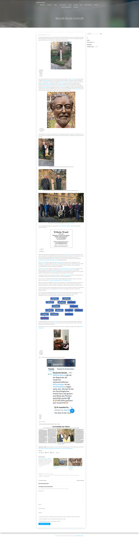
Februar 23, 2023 (47, 34)
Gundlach (69, 254)
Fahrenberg (66, 275)
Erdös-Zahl (55, 321)
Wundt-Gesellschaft (65, 81)
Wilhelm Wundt (46, 476)
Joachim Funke (40, 2)
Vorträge (76, 4)
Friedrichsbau (63, 226)
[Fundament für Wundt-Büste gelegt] (60, 462)
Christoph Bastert (71, 222)
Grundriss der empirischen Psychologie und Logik (48, 260)
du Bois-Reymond (53, 271)
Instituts (48, 84)
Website (40, 512)
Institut (47, 473)
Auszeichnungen (87, 4)
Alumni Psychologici (47, 475)
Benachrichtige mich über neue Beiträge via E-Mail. (50, 521)
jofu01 (41, 34)
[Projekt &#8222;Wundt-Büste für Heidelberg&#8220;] (45, 462)
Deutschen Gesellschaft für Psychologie (46, 83)
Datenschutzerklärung (66, 7)
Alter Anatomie (71, 226)
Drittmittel (96, 4)
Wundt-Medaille (46, 80)
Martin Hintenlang (57, 475)
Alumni (44, 473)
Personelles (51, 473)
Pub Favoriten (63, 4)
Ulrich (73, 81)
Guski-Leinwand (45, 87)
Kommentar (41, 491)
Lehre (81, 4)
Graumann (44, 263)
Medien (70, 4)
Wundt (74, 37)
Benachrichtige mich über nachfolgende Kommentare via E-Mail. (53, 519)
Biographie (50, 4)
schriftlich (55, 282)
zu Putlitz (73, 79)
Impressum (75, 7)
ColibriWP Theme (79, 535)
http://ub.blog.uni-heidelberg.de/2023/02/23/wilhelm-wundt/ (59, 280)
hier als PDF (56, 276)
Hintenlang (77, 88)
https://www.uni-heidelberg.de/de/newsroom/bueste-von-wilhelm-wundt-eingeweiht (55, 448)
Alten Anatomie (62, 86)
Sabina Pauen (67, 475)
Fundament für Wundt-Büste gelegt (59, 466)
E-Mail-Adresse (41, 508)
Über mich (42, 4)
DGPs (52, 475)
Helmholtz (64, 270)
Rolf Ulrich (62, 475)
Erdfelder (54, 292)
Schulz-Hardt (60, 83)
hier (47, 40)
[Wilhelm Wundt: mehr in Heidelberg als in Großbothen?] (75, 462)
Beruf (55, 4)
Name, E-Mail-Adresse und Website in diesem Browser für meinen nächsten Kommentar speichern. (60, 516)
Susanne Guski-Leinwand (74, 475)
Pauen (54, 84)
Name (40, 504)
